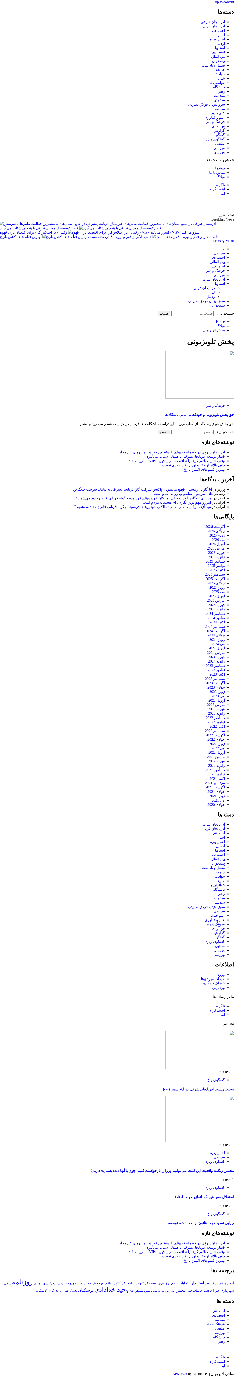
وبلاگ (221, 177)
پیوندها (220, 168)
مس (147, 1290)
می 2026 (218, 540)
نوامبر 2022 (216, 722)
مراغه (161, 1290)
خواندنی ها (217, 83)
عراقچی (207, 1290)
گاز (56, 1290)
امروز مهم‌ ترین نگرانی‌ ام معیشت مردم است (177, 502)
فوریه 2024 (216, 657)
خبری (220, 78)
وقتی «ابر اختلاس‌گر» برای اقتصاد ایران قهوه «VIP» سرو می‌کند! (99, 232)
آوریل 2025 (216, 596)
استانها (220, 48)
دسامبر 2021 (215, 770)
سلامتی (219, 100)
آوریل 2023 (216, 700)
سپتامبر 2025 (215, 574)
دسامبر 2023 (215, 666)
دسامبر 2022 (215, 718)
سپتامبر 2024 (215, 626)
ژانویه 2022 (216, 765)
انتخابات (184, 1283)
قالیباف (197, 1290)
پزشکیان (85, 1290)
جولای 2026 (216, 531)
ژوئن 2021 (217, 796)
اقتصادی (218, 52)
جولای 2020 (216, 805)
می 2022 (218, 748)
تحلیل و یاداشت (213, 65)
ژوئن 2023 (217, 692)
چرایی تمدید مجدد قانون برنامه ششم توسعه (201, 1223)
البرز (212, 292)
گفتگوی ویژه (215, 139)
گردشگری (41, 1290)
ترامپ (130, 1283)
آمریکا (215, 1283)
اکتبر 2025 (217, 570)
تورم (101, 1283)
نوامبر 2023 (216, 670)
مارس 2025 (216, 600)
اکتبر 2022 (217, 726)
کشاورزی (64, 1291)
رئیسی (47, 1283)
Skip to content (223, 2)
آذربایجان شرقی (213, 22)
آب (232, 1283)
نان (131, 1290)
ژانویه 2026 (216, 557)
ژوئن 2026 (217, 535)
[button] (223, 241)
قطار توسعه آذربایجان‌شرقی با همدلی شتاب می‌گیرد (39, 228)
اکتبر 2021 (217, 778)
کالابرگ (73, 1290)
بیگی (147, 1283)
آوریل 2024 (216, 648)
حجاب (87, 1283)
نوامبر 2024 (216, 618)
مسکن (138, 1290)
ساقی (7, 1283)
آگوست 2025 (215, 579)
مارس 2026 (216, 548)
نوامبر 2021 (216, 774)
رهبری (37, 1283)
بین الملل (218, 57)
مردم (154, 1290)
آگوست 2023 (215, 683)
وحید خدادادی (111, 1289)
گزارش (219, 130)
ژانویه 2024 (216, 661)
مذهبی (220, 143)
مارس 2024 (216, 653)
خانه (221, 249)
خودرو (72, 1283)
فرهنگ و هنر (215, 122)
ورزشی (219, 148)
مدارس (170, 1290)
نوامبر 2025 (216, 566)
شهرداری (227, 1290)
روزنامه (22, 1282)
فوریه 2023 (216, 709)
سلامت (219, 96)
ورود (221, 974)
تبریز (140, 1283)
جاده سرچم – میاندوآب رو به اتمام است (183, 494)
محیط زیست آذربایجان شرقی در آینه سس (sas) (198, 1089)
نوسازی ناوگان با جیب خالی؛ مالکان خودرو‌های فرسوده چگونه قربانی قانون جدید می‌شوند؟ (144, 498)
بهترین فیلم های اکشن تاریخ (20, 237)
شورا (216, 1290)
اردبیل (220, 43)
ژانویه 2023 (216, 713)
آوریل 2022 (216, 752)
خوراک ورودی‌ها (213, 979)
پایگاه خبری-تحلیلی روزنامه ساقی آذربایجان (184, 204)
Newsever (180, 1374)
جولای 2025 (216, 583)
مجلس (181, 1290)
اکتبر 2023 (217, 674)
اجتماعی (218, 30)
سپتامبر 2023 (215, 679)
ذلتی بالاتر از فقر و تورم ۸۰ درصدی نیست (119, 237)
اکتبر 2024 (217, 622)
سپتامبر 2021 (215, 783)
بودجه (154, 1283)
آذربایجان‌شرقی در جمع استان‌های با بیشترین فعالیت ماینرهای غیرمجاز (163, 224)
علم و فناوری (215, 117)
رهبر (221, 91)
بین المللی (217, 262)
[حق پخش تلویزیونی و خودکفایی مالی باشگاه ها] (199, 397)
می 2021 (218, 800)
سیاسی (219, 109)
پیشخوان (218, 61)
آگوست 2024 (215, 631)
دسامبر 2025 (215, 561)
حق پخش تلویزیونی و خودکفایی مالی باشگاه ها (199, 415)
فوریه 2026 (216, 553)
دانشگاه (219, 87)
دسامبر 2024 (215, 613)
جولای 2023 (216, 687)
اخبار (221, 35)
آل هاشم (224, 1283)
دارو (64, 1283)
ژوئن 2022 (217, 744)
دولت (56, 1283)
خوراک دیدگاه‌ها (213, 983)
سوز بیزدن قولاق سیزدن (206, 104)
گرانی (51, 1290)
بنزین (161, 1283)
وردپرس (218, 987)
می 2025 (218, 592)
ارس (208, 1283)
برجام (174, 1283)
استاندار (197, 1283)
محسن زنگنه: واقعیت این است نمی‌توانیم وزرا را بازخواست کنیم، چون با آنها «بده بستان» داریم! (162, 1171)
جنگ (95, 1283)
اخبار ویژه (217, 39)
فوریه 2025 (216, 605)
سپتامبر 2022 (215, 731)
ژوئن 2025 (217, 587)
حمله (79, 1283)
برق (167, 1283)
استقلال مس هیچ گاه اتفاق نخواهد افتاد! (204, 1197)
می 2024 (218, 644)
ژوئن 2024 (217, 639)
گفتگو (220, 135)
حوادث (220, 74)
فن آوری (218, 126)
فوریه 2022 (216, 761)
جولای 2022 (216, 739)
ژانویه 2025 (216, 609)
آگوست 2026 (215, 527)
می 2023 (218, 696)
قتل (189, 1290)
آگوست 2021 (215, 787)
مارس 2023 (216, 705)
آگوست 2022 (215, 735)
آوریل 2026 (216, 544)
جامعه (220, 70)
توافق (109, 1283)
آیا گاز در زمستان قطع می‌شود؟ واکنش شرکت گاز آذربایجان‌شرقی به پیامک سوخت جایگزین (142, 489)
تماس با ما (217, 172)
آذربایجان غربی (214, 26)
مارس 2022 (216, 757)
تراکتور (119, 1283)
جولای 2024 (216, 635)
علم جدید (218, 113)
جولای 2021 (216, 792)
